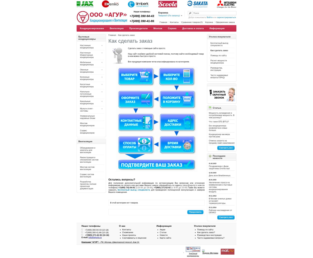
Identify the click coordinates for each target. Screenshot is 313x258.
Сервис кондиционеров (87, 131)
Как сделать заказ (219, 50)
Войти (210, 17)
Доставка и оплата (193, 28)
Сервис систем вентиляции (87, 175)
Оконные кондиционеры (87, 71)
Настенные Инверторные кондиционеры (87, 55)
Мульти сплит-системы (86, 110)
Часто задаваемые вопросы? (210, 238)
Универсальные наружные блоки (87, 117)
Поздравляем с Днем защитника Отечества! (219, 167)
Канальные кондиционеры (87, 102)
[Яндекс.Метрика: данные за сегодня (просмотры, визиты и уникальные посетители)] (210, 251)
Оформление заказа (225, 22)
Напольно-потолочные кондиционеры (87, 94)
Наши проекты (129, 235)
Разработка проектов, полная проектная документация (88, 185)
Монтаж (157, 28)
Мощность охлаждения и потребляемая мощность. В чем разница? (221, 115)
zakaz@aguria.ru (190, 185)
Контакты (174, 22)
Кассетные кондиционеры (87, 85)
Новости (164, 235)
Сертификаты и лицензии (134, 238)
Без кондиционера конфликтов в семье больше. (218, 128)
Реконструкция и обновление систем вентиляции (89, 159)
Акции (162, 230)
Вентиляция (117, 28)
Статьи (163, 232)
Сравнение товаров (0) (192, 22)
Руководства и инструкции (209, 235)
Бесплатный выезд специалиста (219, 44)
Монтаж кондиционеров (87, 124)
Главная (163, 22)
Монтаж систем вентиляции (87, 168)
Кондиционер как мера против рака (219, 135)
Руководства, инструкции (216, 69)
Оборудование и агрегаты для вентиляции (87, 150)
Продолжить (195, 212)
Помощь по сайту (218, 55)
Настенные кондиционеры (87, 46)
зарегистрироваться (226, 17)
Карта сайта (165, 238)
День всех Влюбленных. (220, 175)
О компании (127, 232)
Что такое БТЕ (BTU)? (219, 122)
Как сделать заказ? (206, 232)
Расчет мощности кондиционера (218, 61)
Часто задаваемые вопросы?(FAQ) (219, 76)
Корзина (209, 22)
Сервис (172, 28)
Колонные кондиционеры (87, 78)
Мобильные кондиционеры (87, 63)
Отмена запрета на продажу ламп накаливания (222, 142)
